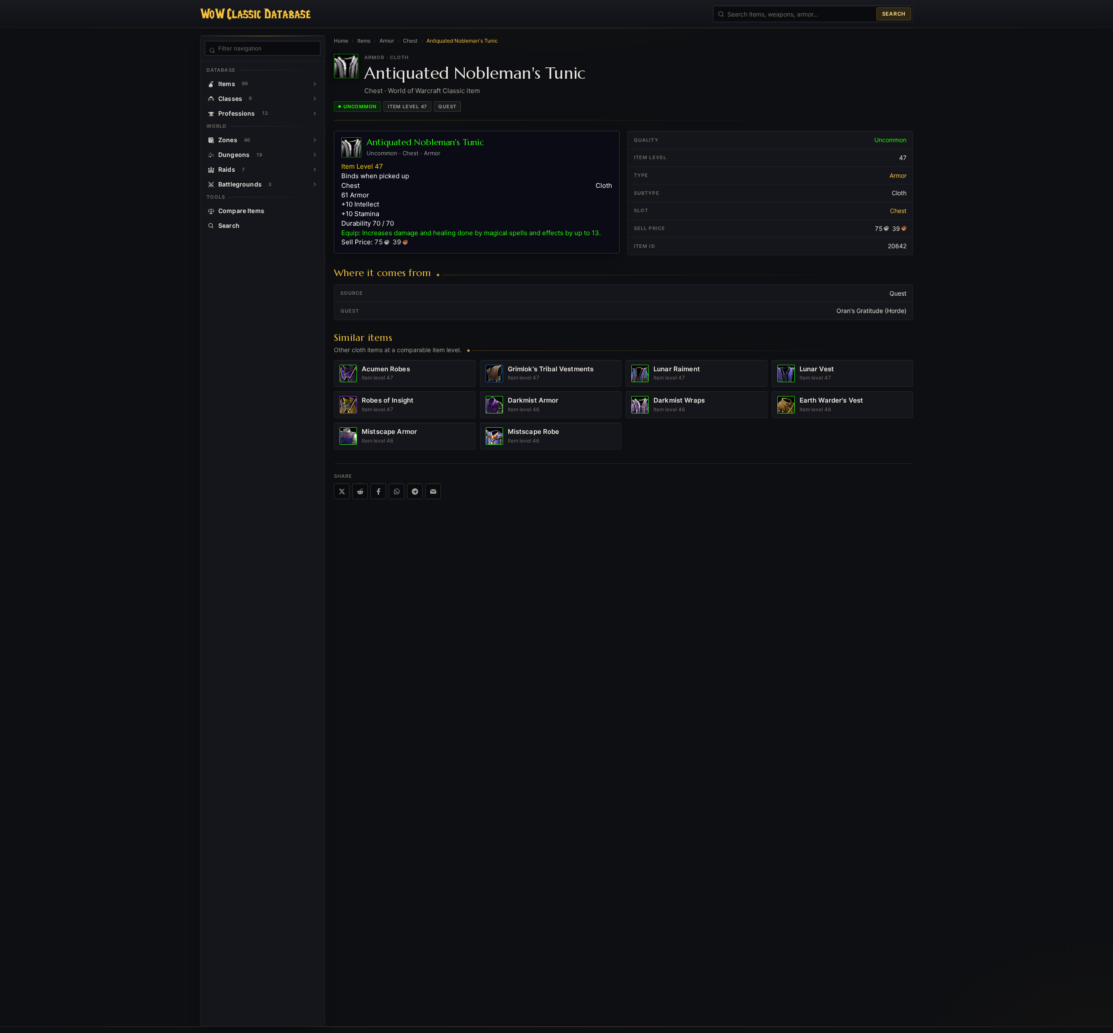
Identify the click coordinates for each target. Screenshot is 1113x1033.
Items (363, 40)
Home (341, 40)
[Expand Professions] (314, 113)
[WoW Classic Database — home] (255, 14)
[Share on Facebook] (378, 491)
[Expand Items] (314, 84)
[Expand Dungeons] (314, 154)
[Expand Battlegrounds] (314, 184)
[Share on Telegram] (415, 491)
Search (894, 13)
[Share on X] (342, 491)
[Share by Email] (433, 491)
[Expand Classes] (314, 98)
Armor (387, 40)
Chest (410, 40)
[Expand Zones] (314, 140)
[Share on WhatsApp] (396, 491)
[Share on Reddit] (360, 491)
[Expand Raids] (314, 169)
